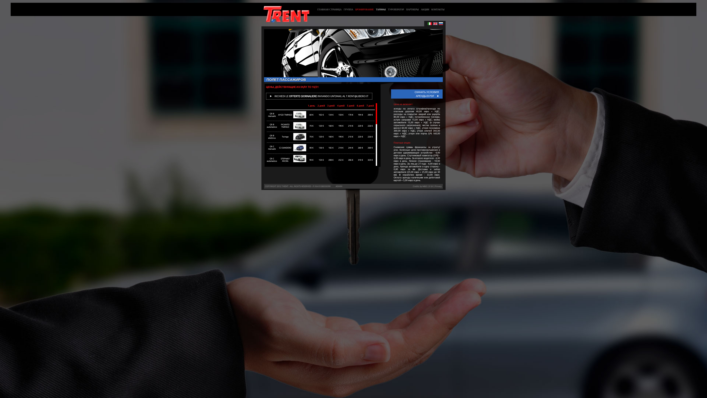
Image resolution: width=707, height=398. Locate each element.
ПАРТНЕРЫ (412, 9)
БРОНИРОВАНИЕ (364, 9)
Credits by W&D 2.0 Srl (423, 186)
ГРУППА (348, 9)
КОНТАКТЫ (437, 9)
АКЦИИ (425, 9)
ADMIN (339, 186)
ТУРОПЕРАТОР (396, 9)
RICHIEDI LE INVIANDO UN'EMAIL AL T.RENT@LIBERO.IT (321, 96)
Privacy (438, 186)
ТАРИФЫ (381, 9)
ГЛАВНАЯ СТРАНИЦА (329, 9)
